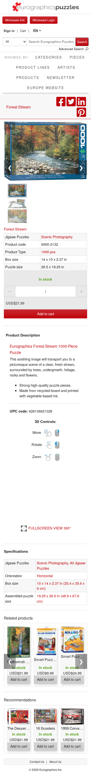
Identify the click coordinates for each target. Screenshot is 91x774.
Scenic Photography (57, 236)
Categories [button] (48, 57)
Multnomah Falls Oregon (26, 661)
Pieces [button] (77, 57)
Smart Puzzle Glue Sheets (55, 659)
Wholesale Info (15, 20)
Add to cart (45, 313)
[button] (10, 30)
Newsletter (61, 77)
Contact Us (37, 761)
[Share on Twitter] (71, 104)
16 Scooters (45, 728)
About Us (55, 761)
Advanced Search (72, 48)
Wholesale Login (44, 20)
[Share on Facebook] (61, 104)
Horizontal (45, 575)
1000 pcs (48, 251)
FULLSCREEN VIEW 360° (49, 527)
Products (27, 77)
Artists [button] (66, 67)
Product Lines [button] (33, 67)
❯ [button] (81, 661)
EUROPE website (45, 87)
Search (82, 41)
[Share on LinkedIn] (81, 104)
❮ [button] (10, 661)
